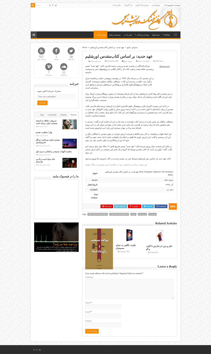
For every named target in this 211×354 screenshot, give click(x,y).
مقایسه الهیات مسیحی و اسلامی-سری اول (54, 151)
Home (84, 47)
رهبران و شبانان (143, 35)
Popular (63, 115)
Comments (52, 115)
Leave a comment (143, 61)
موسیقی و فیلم (115, 35)
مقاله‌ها (167, 35)
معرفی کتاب (101, 35)
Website (88, 321)
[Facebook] (52, 5)
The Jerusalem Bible (98, 214)
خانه (175, 34)
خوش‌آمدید (156, 5)
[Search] (33, 5)
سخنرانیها (156, 35)
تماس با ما (117, 5)
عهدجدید (153, 214)
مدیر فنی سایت (95, 61)
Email (88, 312)
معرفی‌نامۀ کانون (142, 5)
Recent (73, 115)
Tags (42, 115)
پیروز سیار (142, 214)
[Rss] (50, 5)
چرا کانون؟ (128, 5)
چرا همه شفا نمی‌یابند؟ (65, 244)
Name (88, 303)
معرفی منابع (132, 47)
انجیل (133, 214)
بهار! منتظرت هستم (44, 132)
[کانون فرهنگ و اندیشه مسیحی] (144, 18)
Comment (89, 277)
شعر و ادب (128, 35)
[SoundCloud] (55, 5)
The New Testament (119, 214)
